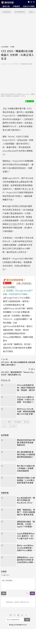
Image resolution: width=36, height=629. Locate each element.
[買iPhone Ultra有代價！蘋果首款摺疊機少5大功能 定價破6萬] (8, 413)
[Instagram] (14, 615)
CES (4, 426)
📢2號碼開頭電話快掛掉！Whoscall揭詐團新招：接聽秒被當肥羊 (18, 337)
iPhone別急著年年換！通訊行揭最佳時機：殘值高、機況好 (26, 387)
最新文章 (6, 6)
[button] (31, 2)
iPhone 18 (5, 380)
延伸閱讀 (5, 435)
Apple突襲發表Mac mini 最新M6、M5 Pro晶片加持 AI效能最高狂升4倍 (26, 536)
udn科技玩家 (4, 47)
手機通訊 (16, 6)
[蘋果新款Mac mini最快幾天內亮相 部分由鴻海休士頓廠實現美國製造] (8, 561)
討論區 (4, 571)
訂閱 (27, 620)
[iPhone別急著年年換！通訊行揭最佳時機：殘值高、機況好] (8, 389)
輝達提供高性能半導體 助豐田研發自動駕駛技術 (26, 442)
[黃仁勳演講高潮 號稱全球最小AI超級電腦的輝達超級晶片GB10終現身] (8, 456)
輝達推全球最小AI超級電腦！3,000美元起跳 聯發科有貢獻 (26, 480)
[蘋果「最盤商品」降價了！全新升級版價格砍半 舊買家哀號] (8, 513)
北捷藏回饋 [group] (6, 12)
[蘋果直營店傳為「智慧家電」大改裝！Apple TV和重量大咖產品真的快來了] (8, 525)
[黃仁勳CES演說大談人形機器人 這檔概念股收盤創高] (8, 470)
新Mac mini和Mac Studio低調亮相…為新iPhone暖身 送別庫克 (25, 548)
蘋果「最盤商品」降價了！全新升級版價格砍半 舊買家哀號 (26, 512)
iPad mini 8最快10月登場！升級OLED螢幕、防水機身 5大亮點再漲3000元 (26, 399)
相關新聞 (5, 492)
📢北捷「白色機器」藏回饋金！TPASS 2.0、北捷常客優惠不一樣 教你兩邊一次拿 (17, 319)
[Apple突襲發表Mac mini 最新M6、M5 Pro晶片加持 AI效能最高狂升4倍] (8, 537)
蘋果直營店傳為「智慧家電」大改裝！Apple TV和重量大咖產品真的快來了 (26, 524)
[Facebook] (10, 615)
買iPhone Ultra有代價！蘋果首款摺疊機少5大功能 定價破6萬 (26, 411)
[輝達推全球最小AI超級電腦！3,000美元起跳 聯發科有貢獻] (8, 481)
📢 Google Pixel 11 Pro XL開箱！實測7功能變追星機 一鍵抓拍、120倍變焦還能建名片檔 (17, 301)
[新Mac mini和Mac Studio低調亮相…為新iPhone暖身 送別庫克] (8, 549)
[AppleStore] (25, 615)
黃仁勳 (26, 422)
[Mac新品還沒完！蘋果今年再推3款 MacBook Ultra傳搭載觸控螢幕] (8, 501)
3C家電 (12, 47)
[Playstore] (21, 615)
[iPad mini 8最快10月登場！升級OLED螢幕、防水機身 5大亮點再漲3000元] (8, 401)
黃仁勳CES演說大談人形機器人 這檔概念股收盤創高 (26, 468)
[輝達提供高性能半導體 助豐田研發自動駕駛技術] (8, 444)
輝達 (9, 422)
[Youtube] (28, 2)
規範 (3, 593)
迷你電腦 (17, 422)
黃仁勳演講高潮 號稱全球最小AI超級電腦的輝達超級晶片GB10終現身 (26, 454)
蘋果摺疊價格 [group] (20, 12)
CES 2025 (12, 426)
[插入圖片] (27, 593)
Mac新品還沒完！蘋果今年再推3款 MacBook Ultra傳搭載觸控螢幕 (26, 500)
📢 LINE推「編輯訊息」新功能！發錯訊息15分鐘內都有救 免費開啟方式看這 (17, 348)
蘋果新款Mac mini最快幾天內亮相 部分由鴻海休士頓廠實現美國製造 (26, 559)
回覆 (32, 593)
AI (3, 422)
